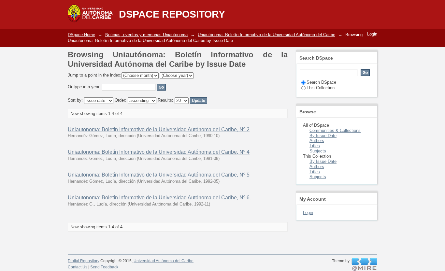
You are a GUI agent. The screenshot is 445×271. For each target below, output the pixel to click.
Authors (316, 140)
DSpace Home (81, 34)
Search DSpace (321, 82)
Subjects (317, 151)
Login (372, 34)
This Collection (321, 87)
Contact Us (77, 267)
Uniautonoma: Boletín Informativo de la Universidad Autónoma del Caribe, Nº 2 (159, 129)
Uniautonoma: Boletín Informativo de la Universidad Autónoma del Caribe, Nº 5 (159, 175)
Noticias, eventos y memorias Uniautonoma (146, 34)
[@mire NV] (364, 264)
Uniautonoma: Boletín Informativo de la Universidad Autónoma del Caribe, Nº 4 (159, 152)
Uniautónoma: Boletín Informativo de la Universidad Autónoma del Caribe (266, 34)
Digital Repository (83, 261)
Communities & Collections (335, 130)
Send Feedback (104, 267)
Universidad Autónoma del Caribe (164, 261)
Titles (314, 145)
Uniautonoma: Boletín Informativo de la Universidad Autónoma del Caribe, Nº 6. (159, 197)
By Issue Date (323, 135)
